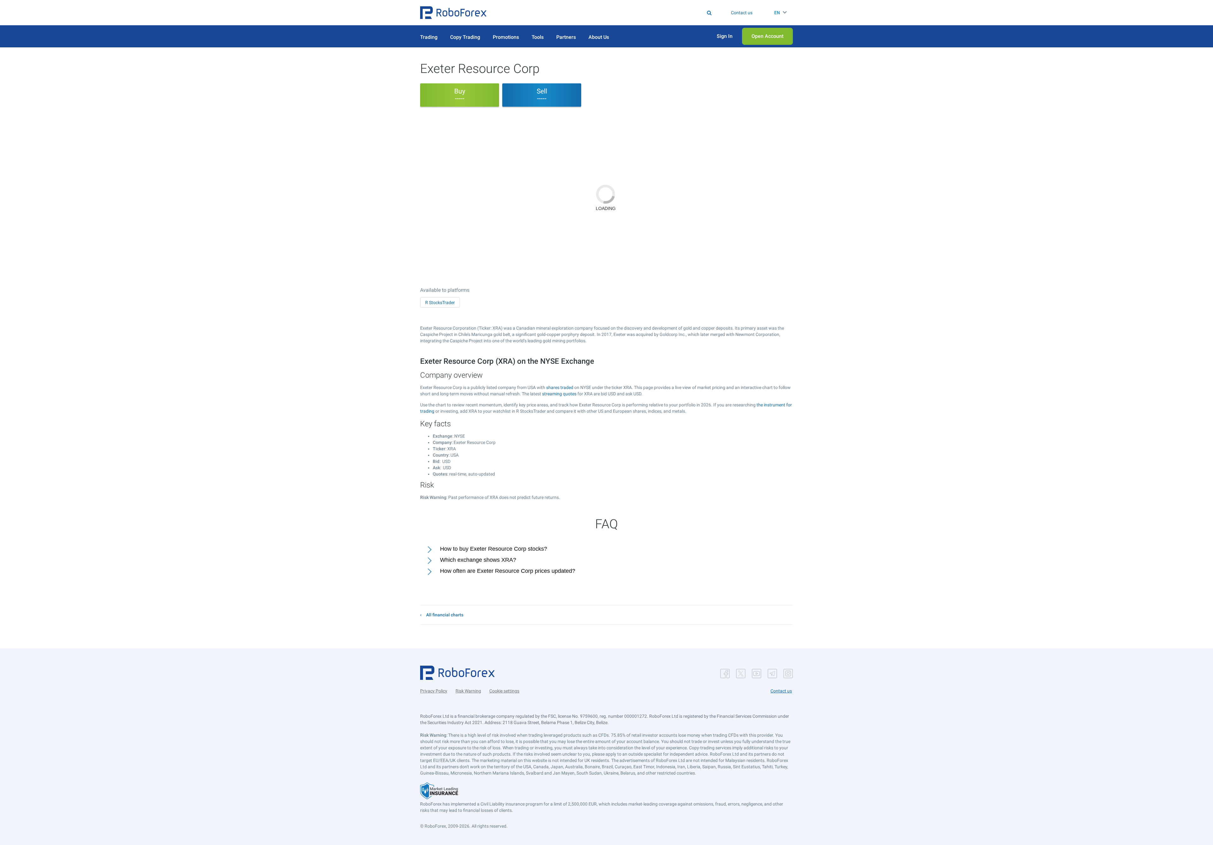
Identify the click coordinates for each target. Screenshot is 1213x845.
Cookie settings (504, 690)
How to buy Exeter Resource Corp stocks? (493, 549)
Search (610, 12)
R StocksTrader (440, 302)
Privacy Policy (433, 690)
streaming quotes (559, 393)
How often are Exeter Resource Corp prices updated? (507, 571)
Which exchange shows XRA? (478, 560)
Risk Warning (468, 690)
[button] (453, 12)
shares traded (559, 387)
